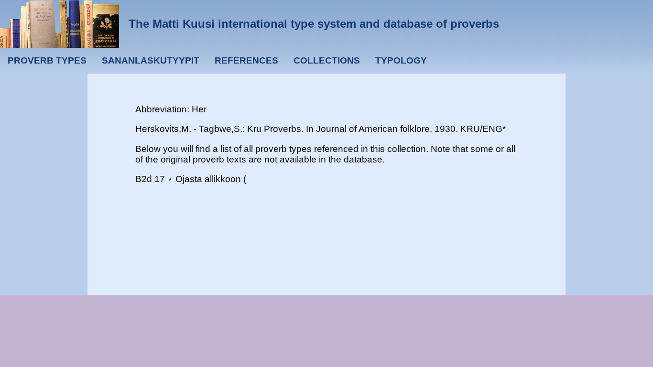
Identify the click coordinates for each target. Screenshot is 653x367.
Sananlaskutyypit (150, 60)
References (246, 60)
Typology (401, 60)
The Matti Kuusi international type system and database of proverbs (314, 23)
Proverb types (47, 60)
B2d (143, 179)
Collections (327, 60)
